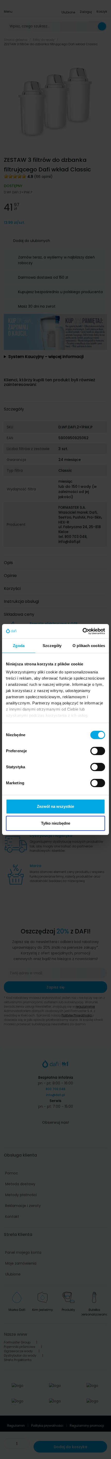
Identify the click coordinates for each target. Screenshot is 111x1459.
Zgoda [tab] (19, 645)
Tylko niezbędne (55, 823)
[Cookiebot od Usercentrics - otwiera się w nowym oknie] (82, 631)
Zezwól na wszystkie (55, 806)
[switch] (97, 751)
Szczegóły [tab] (52, 645)
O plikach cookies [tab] (89, 645)
